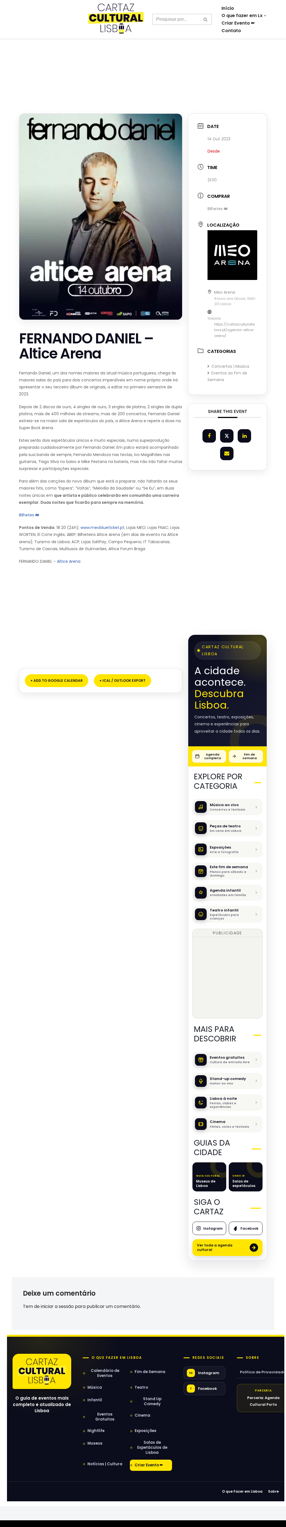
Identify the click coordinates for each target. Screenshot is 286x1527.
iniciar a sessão (57, 1306)
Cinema (142, 1415)
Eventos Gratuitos (105, 1417)
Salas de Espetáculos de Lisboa (152, 1447)
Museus (95, 1443)
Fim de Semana (150, 1371)
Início (227, 8)
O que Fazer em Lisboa (242, 1491)
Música (94, 1387)
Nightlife (95, 1430)
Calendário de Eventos (105, 1373)
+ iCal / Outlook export (122, 680)
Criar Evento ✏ (238, 23)
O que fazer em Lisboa (117, 1357)
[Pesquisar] (205, 19)
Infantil (94, 1400)
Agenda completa (212, 756)
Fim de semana (249, 756)
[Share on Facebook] (209, 436)
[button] (265, 16)
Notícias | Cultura (104, 1464)
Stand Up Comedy (152, 1401)
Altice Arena (68, 561)
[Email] (226, 453)
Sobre (252, 1357)
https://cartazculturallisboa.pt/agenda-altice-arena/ (234, 330)
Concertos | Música (230, 366)
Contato (231, 30)
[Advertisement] (143, 64)
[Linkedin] (244, 436)
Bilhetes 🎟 (29, 515)
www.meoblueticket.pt (102, 527)
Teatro (141, 1387)
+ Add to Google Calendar (56, 680)
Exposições (145, 1430)
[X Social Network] (226, 436)
